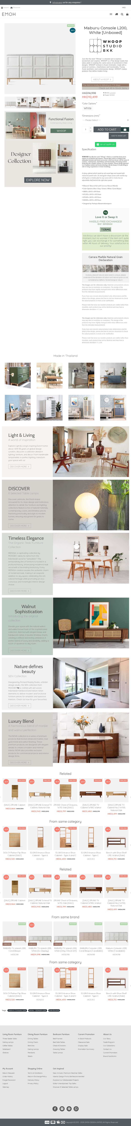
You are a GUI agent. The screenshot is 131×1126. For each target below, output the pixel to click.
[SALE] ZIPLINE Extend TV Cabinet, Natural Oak (40, 806)
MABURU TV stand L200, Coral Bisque (14, 949)
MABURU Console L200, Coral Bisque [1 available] (91, 949)
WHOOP (61, 130)
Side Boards (54, 1010)
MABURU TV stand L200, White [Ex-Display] (40, 949)
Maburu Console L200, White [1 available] (116, 949)
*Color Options (89, 103)
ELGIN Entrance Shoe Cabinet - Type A (40, 854)
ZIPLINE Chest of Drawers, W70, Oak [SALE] (65, 806)
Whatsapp (57, 2)
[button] (5, 102)
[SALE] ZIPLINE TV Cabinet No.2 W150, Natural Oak (116, 807)
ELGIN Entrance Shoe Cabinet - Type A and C (65, 854)
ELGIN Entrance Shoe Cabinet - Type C (91, 854)
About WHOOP (101, 79)
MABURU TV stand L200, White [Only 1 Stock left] (65, 949)
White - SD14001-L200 (37, 1010)
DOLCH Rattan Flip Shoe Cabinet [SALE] (14, 854)
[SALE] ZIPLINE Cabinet (14, 805)
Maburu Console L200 (17, 1010)
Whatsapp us (107, 144)
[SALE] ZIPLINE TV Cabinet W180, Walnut (91, 806)
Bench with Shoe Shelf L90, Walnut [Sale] (116, 854)
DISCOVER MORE (18, 466)
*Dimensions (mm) (90, 115)
